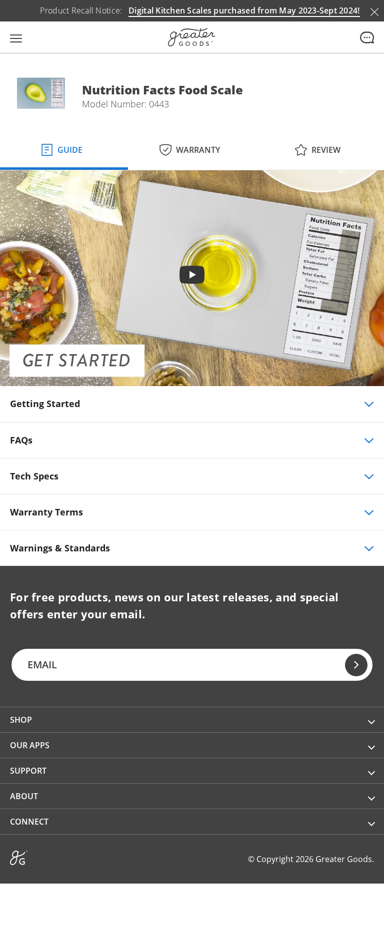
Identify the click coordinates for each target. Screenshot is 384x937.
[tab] (64, 148)
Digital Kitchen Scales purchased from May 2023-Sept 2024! (244, 10)
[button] (192, 719)
